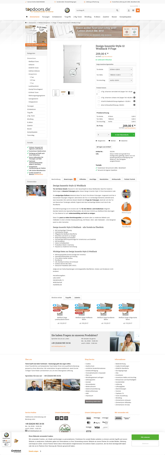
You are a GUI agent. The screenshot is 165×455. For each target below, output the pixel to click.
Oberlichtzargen (121, 389)
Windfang (30, 119)
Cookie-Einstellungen (122, 366)
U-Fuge (32, 77)
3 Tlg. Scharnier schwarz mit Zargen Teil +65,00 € (116, 97)
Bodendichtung (121, 364)
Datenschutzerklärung (93, 389)
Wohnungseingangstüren (36, 95)
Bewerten (124, 141)
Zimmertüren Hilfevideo (123, 402)
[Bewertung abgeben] (116, 51)
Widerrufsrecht (91, 386)
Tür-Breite (100, 69)
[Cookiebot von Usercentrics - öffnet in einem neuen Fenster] (16, 451)
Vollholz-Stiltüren (34, 71)
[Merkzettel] (133, 10)
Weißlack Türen (33, 61)
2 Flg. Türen (31, 116)
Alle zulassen (145, 437)
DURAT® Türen (33, 68)
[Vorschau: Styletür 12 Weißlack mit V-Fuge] (56, 92)
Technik (118, 391)
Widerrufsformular (92, 391)
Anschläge (93, 179)
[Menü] (9, 433)
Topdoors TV (120, 393)
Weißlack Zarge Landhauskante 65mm (62, 318)
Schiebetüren (31, 109)
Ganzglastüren (33, 99)
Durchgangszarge (121, 371)
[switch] (6, 444)
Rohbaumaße (116, 179)
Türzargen (30, 106)
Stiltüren (31, 65)
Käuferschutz (90, 366)
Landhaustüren (33, 86)
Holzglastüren (33, 102)
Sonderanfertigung (92, 371)
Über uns (89, 375)
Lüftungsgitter (120, 386)
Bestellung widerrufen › (93, 401)
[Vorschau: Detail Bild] (63, 92)
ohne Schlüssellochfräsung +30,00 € (112, 105)
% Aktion (30, 122)
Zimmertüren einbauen (123, 400)
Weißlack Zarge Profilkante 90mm (84, 318)
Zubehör (30, 125)
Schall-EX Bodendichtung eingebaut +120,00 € (115, 101)
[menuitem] (134, 6)
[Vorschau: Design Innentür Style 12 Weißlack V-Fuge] (71, 92)
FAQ (117, 373)
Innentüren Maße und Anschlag (126, 377)
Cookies (88, 364)
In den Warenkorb (121, 135)
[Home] (26, 17)
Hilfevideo (82, 179)
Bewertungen (69, 179)
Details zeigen (33, 451)
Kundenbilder (120, 382)
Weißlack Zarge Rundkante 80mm (105, 318)
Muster (29, 129)
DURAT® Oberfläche (122, 368)
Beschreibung (56, 179)
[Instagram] (66, 418)
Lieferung (119, 384)
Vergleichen (101, 141)
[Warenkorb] (138, 10)
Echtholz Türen (33, 92)
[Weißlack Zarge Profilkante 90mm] (84, 309)
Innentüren (119, 375)
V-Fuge (32, 83)
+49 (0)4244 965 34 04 (34, 424)
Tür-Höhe (100, 75)
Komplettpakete (32, 132)
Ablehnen (145, 443)
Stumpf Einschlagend (35, 89)
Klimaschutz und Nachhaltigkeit (126, 380)
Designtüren (32, 74)
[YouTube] (61, 418)
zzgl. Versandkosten (107, 56)
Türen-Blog (30, 135)
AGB (87, 393)
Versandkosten (90, 384)
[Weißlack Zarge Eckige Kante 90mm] (127, 309)
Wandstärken (104, 179)
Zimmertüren (31, 58)
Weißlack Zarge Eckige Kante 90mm (128, 318)
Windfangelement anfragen (95, 377)
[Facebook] (57, 418)
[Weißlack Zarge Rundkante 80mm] (105, 309)
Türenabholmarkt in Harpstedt (95, 373)
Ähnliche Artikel (57, 297)
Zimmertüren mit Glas (123, 405)
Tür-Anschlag (101, 80)
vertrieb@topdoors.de (58, 346)
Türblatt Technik (129, 179)
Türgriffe (30, 112)
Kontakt (88, 382)
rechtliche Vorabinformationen (96, 368)
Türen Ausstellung (121, 396)
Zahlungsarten (90, 380)
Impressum (89, 396)
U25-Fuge (32, 80)
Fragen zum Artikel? (104, 147)
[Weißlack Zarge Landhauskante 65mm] (62, 309)
